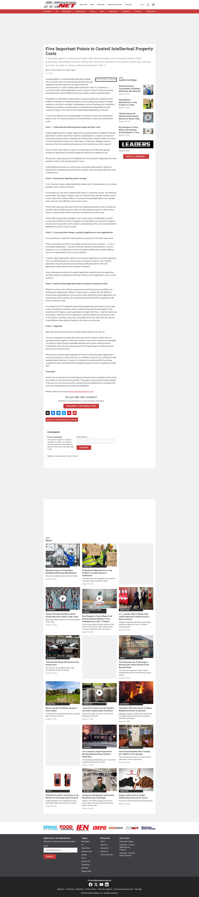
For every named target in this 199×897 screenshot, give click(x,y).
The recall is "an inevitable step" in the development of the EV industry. (60, 669)
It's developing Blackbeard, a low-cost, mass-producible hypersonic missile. (99, 761)
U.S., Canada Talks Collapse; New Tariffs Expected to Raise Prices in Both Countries (134, 616)
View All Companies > (136, 156)
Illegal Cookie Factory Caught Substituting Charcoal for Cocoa (133, 796)
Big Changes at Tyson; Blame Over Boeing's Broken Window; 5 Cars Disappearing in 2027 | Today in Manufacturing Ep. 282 (129, 130)
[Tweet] (64, 413)
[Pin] (69, 413)
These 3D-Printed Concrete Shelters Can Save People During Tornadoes (98, 709)
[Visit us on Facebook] (90, 884)
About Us (60, 889)
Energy (122, 658)
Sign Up (49, 856)
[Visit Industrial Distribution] (116, 828)
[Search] (148, 5)
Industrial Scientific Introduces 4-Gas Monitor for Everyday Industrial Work (62, 796)
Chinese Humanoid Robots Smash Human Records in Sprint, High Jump (129, 116)
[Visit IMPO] (99, 828)
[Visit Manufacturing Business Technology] (148, 828)
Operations (87, 566)
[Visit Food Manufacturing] (67, 828)
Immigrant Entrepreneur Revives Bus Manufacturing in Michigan (98, 796)
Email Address (83, 437)
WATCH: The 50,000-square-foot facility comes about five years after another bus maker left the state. (97, 803)
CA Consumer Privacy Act (123, 889)
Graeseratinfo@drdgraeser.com (80, 391)
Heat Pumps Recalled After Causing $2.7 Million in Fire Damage (134, 752)
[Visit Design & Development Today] (51, 828)
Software (50, 566)
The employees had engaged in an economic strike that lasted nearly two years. (98, 580)
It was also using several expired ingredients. (136, 801)
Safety (49, 791)
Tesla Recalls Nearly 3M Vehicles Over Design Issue (62, 663)
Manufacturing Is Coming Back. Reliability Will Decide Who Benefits (130, 88)
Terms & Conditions (105, 889)
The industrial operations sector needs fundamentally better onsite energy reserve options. (135, 672)
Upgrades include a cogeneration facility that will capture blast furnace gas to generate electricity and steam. (135, 716)
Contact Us (70, 889)
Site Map (138, 889)
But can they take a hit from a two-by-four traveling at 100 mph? (97, 715)
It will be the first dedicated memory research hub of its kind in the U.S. (63, 715)
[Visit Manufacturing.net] (132, 828)
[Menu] (153, 5)
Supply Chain (124, 610)
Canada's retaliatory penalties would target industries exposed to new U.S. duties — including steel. (135, 624)
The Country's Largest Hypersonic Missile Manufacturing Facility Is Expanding (97, 754)
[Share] (53, 413)
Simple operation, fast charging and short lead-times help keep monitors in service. (61, 802)
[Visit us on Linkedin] (107, 884)
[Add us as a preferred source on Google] (75, 413)
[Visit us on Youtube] (101, 884)
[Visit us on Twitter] (96, 884)
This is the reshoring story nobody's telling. (62, 576)
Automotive (51, 658)
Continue (83, 447)
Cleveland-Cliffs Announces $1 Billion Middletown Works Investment (135, 709)
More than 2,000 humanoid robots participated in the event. (63, 621)
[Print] (48, 413)
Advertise (79, 889)
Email (46, 846)
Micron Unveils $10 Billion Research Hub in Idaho (61, 709)
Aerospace (87, 747)
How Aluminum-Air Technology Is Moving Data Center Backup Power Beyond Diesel (134, 664)
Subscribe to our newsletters (81, 406)
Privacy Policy (91, 889)
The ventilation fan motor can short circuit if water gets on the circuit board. (135, 758)
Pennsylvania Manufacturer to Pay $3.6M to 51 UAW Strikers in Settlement (129, 102)
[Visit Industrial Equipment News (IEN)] (82, 828)
